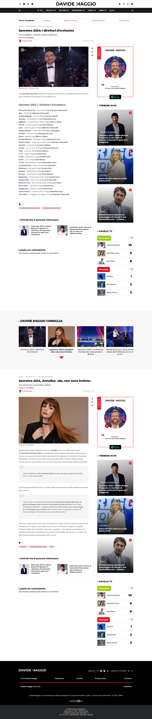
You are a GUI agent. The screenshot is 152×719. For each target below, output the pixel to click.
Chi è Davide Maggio (28, 678)
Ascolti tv (51, 10)
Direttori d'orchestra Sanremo (29, 208)
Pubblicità (127, 687)
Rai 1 (51, 547)
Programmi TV (78, 10)
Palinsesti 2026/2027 (98, 20)
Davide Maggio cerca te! (30, 687)
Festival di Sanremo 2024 (52, 208)
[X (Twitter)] (92, 51)
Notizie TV (64, 10)
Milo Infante (46, 20)
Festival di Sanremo (26, 37)
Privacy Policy (100, 678)
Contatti (79, 678)
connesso (33, 253)
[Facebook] (92, 48)
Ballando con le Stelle (70, 20)
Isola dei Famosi (124, 20)
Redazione (59, 678)
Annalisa (23, 547)
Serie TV (102, 10)
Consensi (128, 678)
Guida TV (92, 10)
